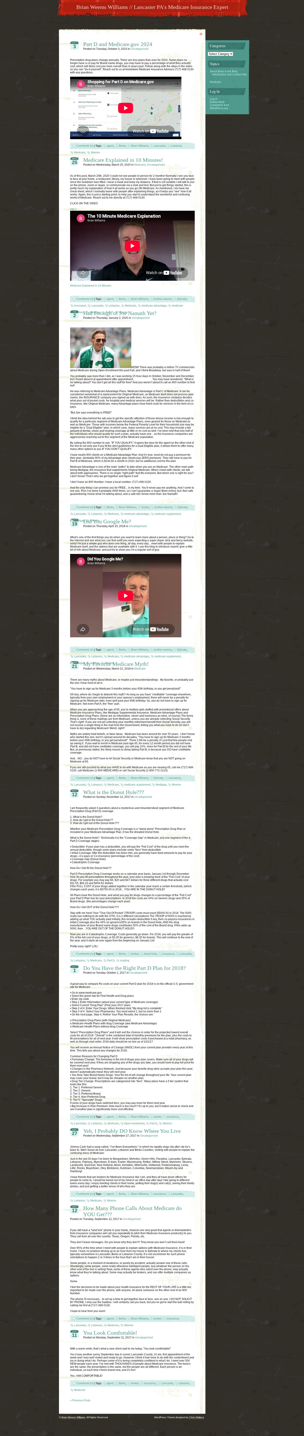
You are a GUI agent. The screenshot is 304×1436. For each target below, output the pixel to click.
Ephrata (182, 299)
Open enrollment (134, 1123)
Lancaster (160, 145)
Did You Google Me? (107, 521)
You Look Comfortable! (110, 1333)
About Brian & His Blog (223, 71)
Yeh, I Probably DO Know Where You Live (132, 1131)
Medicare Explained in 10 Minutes (90, 285)
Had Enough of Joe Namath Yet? (119, 313)
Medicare (79, 152)
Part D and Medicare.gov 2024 (117, 44)
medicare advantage (154, 305)
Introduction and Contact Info (229, 74)
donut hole (150, 953)
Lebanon (176, 145)
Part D (111, 960)
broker (145, 507)
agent (110, 145)
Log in (213, 98)
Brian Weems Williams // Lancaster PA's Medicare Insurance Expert (152, 7)
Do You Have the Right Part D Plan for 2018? (134, 968)
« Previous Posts (80, 1400)
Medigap (79, 520)
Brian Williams (139, 145)
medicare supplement (167, 513)
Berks (122, 145)
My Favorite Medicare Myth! (116, 664)
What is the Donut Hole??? (113, 792)
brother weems (163, 299)
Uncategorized (139, 48)
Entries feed (217, 102)
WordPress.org (219, 108)
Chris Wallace (196, 1417)
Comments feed (219, 105)
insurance (80, 305)
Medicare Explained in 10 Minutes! (123, 160)
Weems (95, 152)
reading (124, 960)
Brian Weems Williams (73, 1417)
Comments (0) (84, 145)
